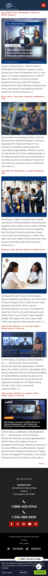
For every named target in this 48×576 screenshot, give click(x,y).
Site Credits (24, 543)
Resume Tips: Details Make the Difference (23, 250)
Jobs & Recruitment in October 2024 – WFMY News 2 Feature (21, 327)
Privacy (24, 540)
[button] (43, 5)
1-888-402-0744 (24, 506)
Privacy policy (7, 572)
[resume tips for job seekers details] (24, 292)
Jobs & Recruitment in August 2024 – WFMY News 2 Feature (20, 394)
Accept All (40, 572)
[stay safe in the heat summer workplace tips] (24, 134)
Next (43, 463)
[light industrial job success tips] (24, 216)
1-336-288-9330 (24, 517)
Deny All (23, 572)
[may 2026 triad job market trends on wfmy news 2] (24, 63)
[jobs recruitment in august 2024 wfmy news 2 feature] (24, 428)
